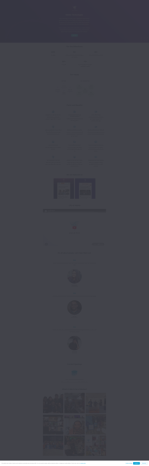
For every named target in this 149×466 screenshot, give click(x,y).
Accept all (136, 463)
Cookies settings (129, 463)
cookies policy (83, 463)
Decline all (144, 463)
